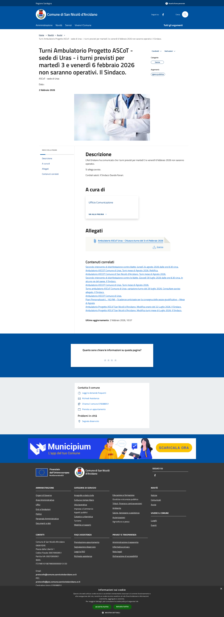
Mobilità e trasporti (82, 524)
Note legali (117, 551)
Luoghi (154, 520)
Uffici (38, 504)
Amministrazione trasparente (125, 542)
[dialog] (112, 601)
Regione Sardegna (44, 3)
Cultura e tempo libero (84, 500)
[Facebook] (162, 14)
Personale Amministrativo (47, 518)
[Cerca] (185, 14)
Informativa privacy (121, 546)
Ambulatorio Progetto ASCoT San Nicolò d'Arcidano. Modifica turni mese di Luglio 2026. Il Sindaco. (134, 310)
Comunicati (156, 500)
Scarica (160, 246)
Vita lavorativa (80, 504)
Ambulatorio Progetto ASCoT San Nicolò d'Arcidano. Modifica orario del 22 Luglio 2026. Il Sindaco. (133, 306)
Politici (39, 514)
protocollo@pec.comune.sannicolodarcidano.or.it (58, 581)
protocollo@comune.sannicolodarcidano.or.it (56, 574)
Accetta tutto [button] (101, 607)
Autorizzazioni (119, 517)
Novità (51, 35)
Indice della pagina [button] (49, 150)
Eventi (154, 525)
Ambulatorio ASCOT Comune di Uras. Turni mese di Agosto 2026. (117, 285)
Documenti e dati (43, 523)
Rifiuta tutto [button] (122, 607)
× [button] (221, 589)
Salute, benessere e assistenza (126, 512)
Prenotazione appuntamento (86, 542)
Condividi (155, 51)
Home (41, 35)
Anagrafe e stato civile (84, 495)
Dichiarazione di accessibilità (125, 556)
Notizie (154, 495)
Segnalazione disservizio (85, 546)
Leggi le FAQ (79, 551)
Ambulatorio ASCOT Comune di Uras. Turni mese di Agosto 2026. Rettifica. (122, 270)
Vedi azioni (168, 51)
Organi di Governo (44, 495)
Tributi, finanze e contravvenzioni (127, 503)
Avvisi (59, 35)
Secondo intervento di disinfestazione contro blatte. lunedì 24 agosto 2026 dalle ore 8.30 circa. (132, 267)
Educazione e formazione (123, 495)
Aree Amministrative (45, 500)
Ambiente (117, 508)
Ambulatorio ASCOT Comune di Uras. (104, 296)
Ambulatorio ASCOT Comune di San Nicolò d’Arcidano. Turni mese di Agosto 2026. (126, 274)
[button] (112, 612)
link (137, 601)
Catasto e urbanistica (83, 516)
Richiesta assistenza (83, 556)
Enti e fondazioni (43, 509)
